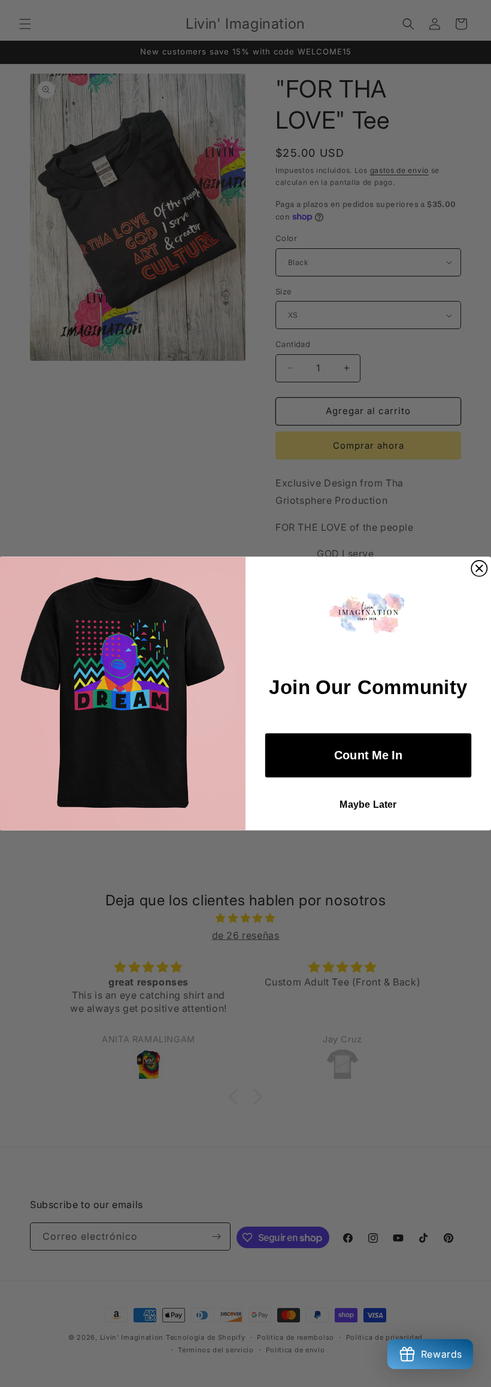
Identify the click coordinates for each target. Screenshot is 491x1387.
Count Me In (368, 755)
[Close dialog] (479, 568)
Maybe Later (368, 804)
